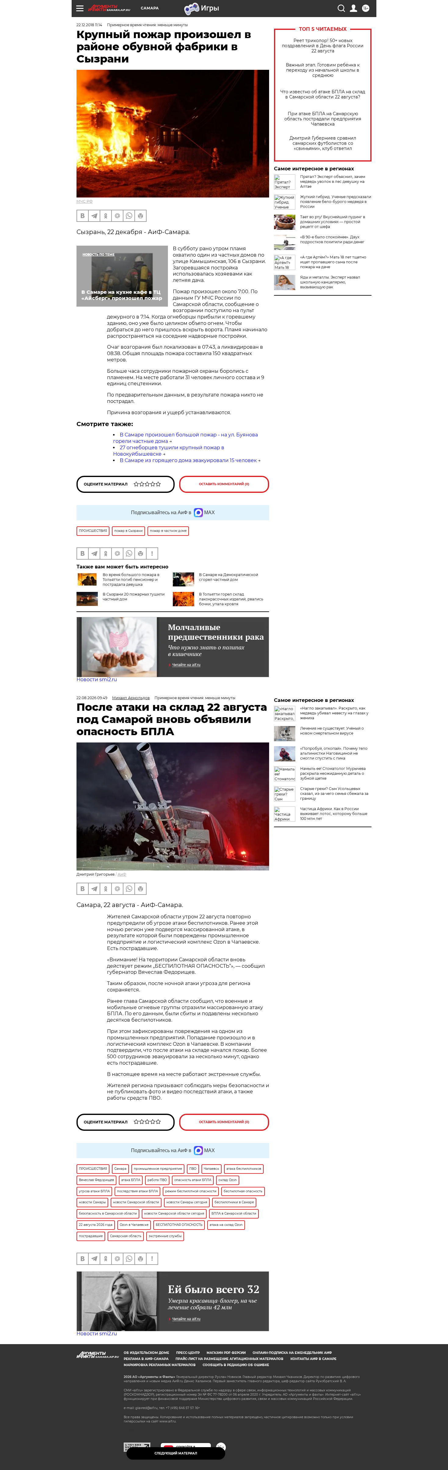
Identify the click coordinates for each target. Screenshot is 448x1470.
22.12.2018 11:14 (89, 25)
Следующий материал (176, 1453)
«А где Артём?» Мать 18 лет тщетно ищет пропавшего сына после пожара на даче (333, 262)
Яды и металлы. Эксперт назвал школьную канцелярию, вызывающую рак (330, 282)
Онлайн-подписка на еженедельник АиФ (292, 1353)
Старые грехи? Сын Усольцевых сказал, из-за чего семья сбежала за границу (334, 793)
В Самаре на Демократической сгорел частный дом (228, 577)
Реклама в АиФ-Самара (146, 1359)
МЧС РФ (84, 201)
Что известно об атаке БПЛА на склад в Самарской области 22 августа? (322, 94)
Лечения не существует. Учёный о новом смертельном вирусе (332, 730)
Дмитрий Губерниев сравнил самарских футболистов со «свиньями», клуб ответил (323, 143)
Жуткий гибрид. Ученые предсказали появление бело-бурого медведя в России (335, 201)
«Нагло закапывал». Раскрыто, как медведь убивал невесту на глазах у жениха (334, 713)
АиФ (122, 874)
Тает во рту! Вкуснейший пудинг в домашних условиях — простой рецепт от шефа (332, 222)
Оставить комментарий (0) (224, 484)
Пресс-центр (188, 1353)
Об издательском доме (146, 1353)
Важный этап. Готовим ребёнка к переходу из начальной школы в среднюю (323, 70)
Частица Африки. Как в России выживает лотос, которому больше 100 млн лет (333, 813)
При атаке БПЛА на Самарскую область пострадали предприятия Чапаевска (322, 119)
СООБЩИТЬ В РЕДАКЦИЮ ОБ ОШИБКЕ (236, 1365)
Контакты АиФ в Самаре (313, 1359)
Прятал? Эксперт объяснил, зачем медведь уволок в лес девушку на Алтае (332, 181)
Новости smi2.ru (96, 679)
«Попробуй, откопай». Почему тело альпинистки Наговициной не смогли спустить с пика (334, 753)
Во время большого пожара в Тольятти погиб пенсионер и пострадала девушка (131, 579)
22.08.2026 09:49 (91, 698)
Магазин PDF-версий (226, 1353)
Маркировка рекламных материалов (160, 1365)
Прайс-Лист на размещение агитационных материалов (229, 1359)
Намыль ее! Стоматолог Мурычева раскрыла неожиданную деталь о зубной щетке (333, 773)
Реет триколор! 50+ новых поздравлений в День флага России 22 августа (323, 46)
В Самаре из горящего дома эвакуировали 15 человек (188, 460)
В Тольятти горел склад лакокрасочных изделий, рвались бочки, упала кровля (231, 599)
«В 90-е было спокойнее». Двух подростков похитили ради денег (332, 239)
